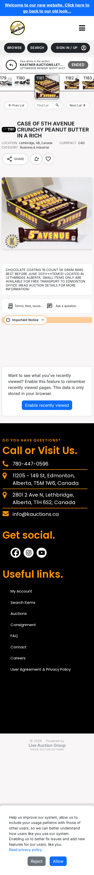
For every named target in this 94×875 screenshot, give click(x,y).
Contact (19, 647)
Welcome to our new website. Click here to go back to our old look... (47, 8)
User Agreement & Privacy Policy (41, 669)
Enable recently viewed (47, 405)
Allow (58, 861)
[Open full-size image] (47, 213)
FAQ (14, 635)
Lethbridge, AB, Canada (35, 143)
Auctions (19, 613)
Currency (67, 143)
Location (9, 143)
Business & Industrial (25, 147)
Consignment (23, 624)
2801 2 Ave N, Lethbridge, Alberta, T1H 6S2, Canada (44, 498)
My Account (21, 591)
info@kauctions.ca (36, 514)
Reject (36, 861)
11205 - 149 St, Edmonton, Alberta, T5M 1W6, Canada (46, 479)
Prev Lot (16, 105)
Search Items (23, 602)
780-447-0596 (30, 463)
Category (10, 147)
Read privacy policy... (27, 849)
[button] (82, 28)
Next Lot (78, 105)
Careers (18, 658)
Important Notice (25, 320)
